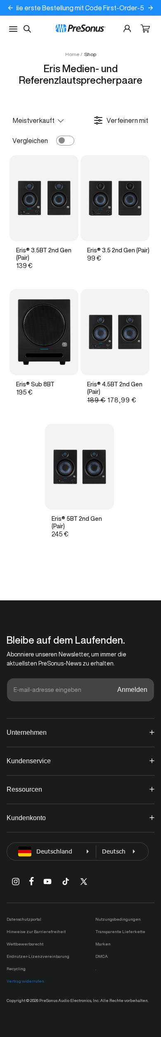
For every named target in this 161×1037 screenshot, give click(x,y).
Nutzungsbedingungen (118, 919)
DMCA (101, 956)
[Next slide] (150, 7)
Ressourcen (24, 789)
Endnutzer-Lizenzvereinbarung (38, 956)
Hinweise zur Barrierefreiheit (36, 931)
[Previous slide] (10, 7)
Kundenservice (29, 760)
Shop (90, 54)
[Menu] (13, 29)
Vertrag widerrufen (25, 981)
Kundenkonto (26, 817)
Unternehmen (27, 732)
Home (72, 54)
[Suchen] (27, 29)
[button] (145, 29)
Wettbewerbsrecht (25, 944)
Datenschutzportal (24, 919)
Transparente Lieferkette (120, 931)
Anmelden (132, 689)
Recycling (16, 968)
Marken (103, 944)
